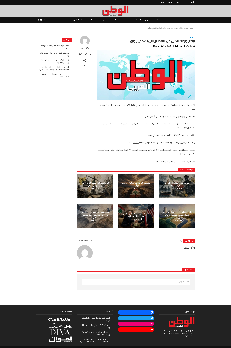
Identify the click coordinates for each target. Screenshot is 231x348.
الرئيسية (155, 19)
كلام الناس (169, 2)
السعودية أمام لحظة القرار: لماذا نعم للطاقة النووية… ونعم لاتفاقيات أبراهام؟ (54, 68)
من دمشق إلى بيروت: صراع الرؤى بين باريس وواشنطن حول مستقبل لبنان (95, 215)
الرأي (135, 19)
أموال (192, 2)
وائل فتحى (85, 48)
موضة (97, 19)
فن (104, 19)
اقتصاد (121, 19)
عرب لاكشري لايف (181, 2)
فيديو (128, 19)
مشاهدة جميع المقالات (85, 240)
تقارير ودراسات (145, 19)
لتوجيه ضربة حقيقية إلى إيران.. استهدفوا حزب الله (55, 47)
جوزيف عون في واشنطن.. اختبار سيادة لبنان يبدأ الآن (55, 75)
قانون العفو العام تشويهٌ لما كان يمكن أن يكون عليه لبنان (54, 61)
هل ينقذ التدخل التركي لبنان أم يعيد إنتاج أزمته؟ (54, 54)
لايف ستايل (112, 19)
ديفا (162, 2)
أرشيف (185, 28)
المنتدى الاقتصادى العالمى (82, 19)
